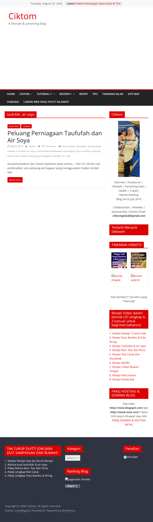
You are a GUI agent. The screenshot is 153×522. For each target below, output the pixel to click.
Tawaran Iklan (112, 94)
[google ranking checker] (77, 479)
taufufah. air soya (61, 155)
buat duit (13, 126)
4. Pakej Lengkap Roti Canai (22, 472)
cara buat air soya (25, 151)
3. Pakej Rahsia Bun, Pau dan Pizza (26, 468)
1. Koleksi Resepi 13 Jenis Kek (127, 333)
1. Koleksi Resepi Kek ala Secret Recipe (29, 461)
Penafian (132, 457)
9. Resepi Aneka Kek (121, 379)
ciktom (32, 146)
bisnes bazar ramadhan (74, 146)
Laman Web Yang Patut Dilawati (46, 102)
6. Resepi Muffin (119, 363)
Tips (95, 94)
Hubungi (13, 102)
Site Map (134, 94)
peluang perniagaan (40, 155)
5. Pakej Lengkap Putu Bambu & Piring (28, 475)
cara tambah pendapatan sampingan (55, 151)
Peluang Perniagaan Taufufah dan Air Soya (54, 136)
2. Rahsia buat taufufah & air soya (26, 464)
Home (11, 94)
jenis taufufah (83, 151)
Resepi (83, 94)
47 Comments (48, 146)
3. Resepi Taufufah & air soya (127, 346)
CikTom (24, 94)
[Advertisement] (76, 61)
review (26, 126)
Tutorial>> (44, 94)
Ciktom (22, 16)
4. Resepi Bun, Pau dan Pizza (127, 350)
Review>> (66, 94)
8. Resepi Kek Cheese (122, 375)
